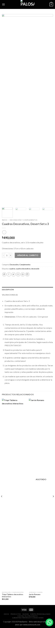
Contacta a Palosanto (27, 616)
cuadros (12, 269)
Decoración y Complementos (23, 220)
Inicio (4, 220)
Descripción (8, 290)
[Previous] (6, 110)
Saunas (25, 614)
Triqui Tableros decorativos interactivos (12, 595)
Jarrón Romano (34, 594)
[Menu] (3, 4)
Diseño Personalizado (40, 614)
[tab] (27, 289)
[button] (49, 622)
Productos (16, 614)
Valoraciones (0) (10, 295)
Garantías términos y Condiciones (27, 618)
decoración (35, 269)
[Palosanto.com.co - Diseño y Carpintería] (27, 4)
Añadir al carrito (27, 255)
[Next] (49, 110)
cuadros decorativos (23, 269)
